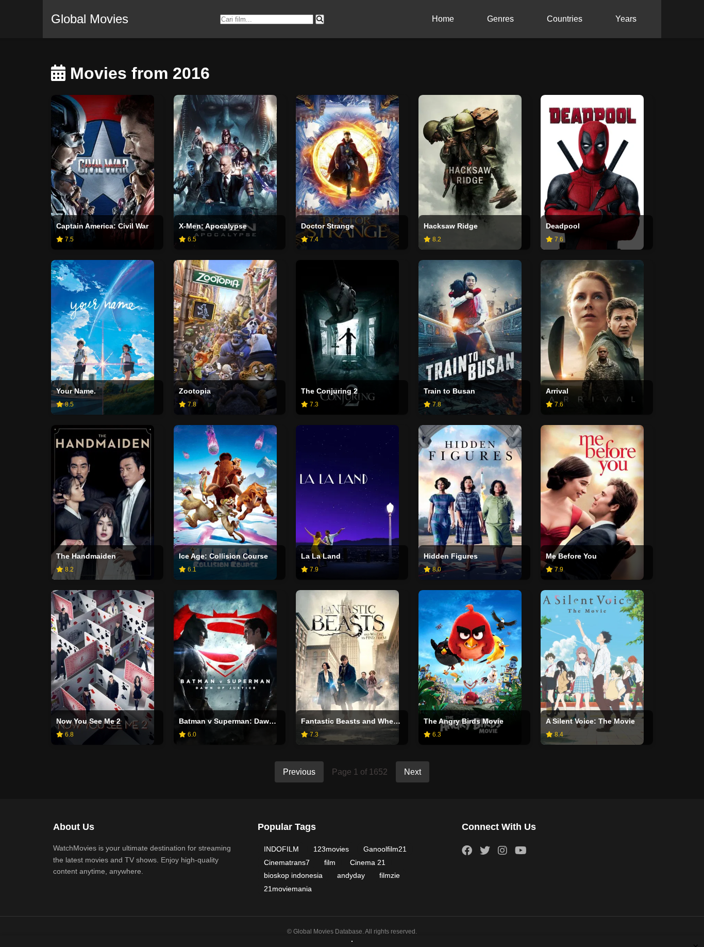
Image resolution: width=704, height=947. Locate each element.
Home (443, 18)
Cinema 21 (367, 862)
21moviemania (288, 889)
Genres (500, 18)
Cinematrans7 (287, 862)
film (330, 862)
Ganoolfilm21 (385, 849)
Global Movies (89, 19)
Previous (299, 772)
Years (625, 18)
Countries (564, 18)
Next (412, 772)
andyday (351, 875)
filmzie (389, 875)
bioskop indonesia (293, 875)
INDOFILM (281, 849)
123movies (331, 849)
